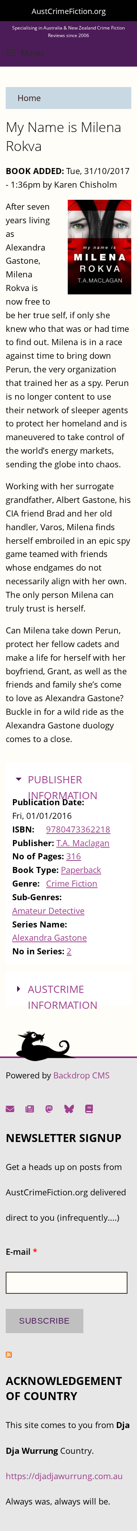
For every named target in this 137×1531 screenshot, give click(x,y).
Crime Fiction (71, 883)
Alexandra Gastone (49, 937)
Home (29, 98)
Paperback (81, 870)
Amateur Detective (48, 910)
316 (73, 856)
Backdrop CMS (81, 1075)
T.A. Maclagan (83, 843)
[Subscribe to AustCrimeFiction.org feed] (9, 1354)
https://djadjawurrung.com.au (64, 1476)
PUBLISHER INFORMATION (62, 788)
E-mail (21, 1251)
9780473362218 (78, 829)
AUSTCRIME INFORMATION (62, 997)
